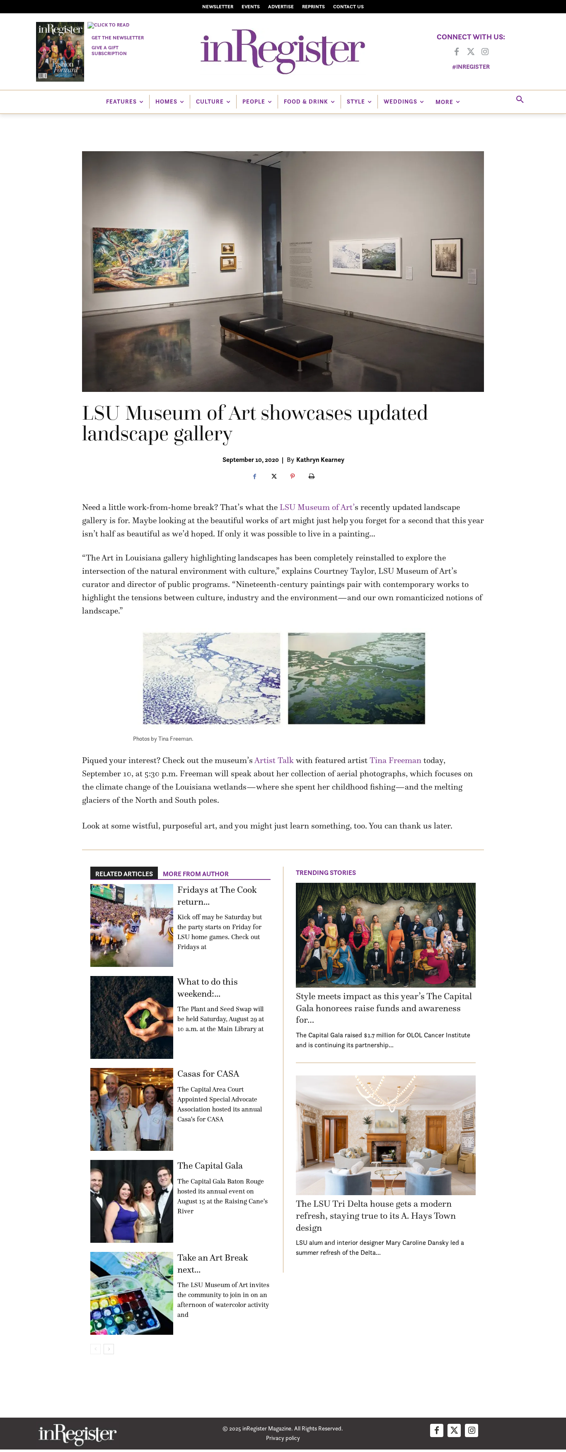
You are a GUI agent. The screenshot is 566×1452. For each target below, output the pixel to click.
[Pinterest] (292, 477)
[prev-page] (95, 1349)
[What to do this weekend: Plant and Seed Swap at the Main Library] (131, 1017)
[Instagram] (485, 52)
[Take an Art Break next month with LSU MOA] (131, 1293)
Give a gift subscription (109, 50)
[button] (520, 100)
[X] (273, 477)
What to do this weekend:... (207, 987)
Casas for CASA (208, 1073)
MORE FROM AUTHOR (196, 874)
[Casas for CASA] (131, 1109)
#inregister (471, 66)
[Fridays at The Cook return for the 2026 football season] (131, 925)
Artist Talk (274, 760)
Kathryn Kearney (320, 459)
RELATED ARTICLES (124, 874)
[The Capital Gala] (131, 1201)
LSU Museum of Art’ (317, 507)
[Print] (311, 477)
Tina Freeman (395, 760)
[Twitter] (471, 52)
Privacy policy (283, 1437)
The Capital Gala (210, 1165)
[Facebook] (457, 52)
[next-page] (109, 1349)
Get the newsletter (118, 37)
